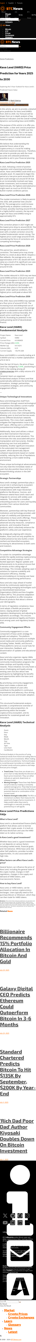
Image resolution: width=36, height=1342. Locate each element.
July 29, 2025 (4, 970)
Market (9, 1310)
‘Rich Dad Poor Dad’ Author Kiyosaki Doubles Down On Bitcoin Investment (17, 1135)
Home (2, 59)
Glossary (9, 22)
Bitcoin (8, 14)
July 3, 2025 (4, 1102)
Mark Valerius (16, 100)
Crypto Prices (18, 1313)
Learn (8, 1321)
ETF (6, 16)
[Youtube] (5, 1222)
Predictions (9, 59)
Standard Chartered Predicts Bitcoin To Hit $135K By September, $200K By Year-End (18, 1072)
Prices (7, 18)
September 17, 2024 (7, 103)
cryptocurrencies (7, 371)
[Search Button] (20, 46)
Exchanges (9, 35)
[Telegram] (12, 1215)
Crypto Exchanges (21, 1317)
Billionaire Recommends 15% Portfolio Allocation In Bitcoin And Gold (16, 946)
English (2, 3)
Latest (12, 1331)
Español (11, 3)
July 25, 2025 (4, 1033)
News (8, 1328)
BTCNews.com (16, 1339)
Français (19, 3)
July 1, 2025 (4, 1159)
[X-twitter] (5, 1215)
